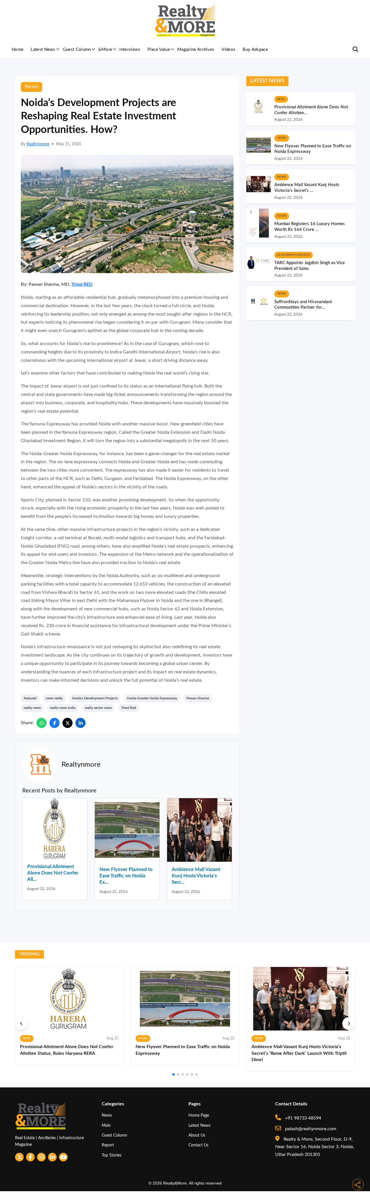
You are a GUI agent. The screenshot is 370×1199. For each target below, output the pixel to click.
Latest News (43, 49)
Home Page (198, 1115)
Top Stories (111, 1155)
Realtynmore (38, 144)
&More (105, 49)
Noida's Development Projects (95, 698)
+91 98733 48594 (302, 1118)
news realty (54, 698)
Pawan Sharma (197, 698)
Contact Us (198, 1145)
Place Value (158, 49)
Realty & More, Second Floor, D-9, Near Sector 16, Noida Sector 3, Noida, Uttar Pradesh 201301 (314, 1147)
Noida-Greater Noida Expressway (152, 698)
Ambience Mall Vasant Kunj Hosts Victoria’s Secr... (196, 876)
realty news (32, 707)
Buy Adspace (255, 49)
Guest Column (77, 49)
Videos (228, 49)
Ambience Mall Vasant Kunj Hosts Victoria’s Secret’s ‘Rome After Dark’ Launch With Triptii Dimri (299, 1053)
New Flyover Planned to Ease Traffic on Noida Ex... (126, 876)
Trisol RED (81, 284)
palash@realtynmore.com (310, 1128)
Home (17, 49)
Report (108, 1145)
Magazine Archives (195, 49)
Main (106, 1125)
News (107, 1115)
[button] (21, 1023)
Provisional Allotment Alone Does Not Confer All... (52, 873)
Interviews (129, 49)
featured (30, 698)
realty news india (62, 707)
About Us (196, 1135)
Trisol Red (128, 707)
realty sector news (98, 707)
